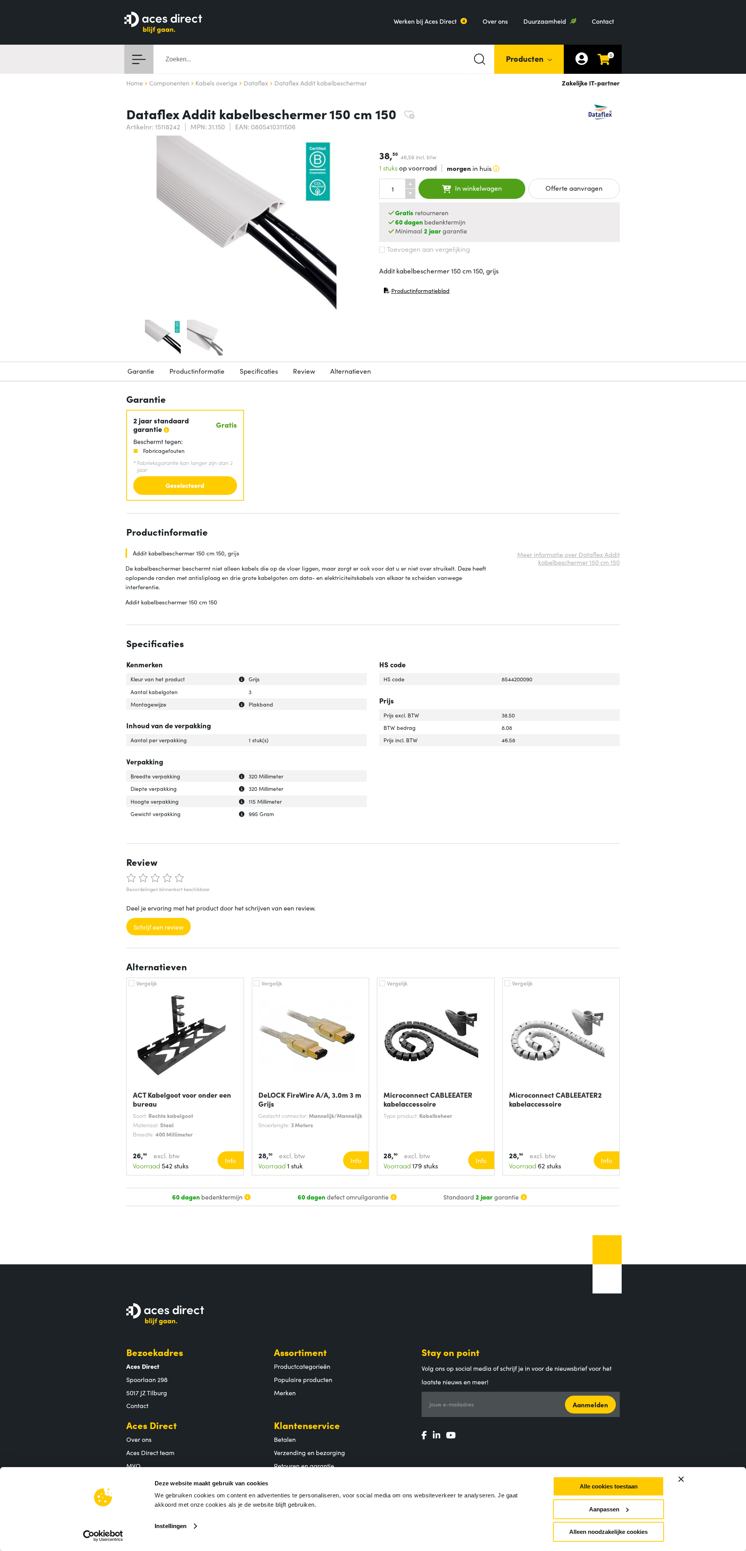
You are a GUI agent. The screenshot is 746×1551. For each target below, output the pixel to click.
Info (230, 1160)
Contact (603, 20)
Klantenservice (307, 1425)
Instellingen (170, 1526)
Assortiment (300, 1352)
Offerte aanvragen (574, 188)
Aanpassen (604, 1509)
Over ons (495, 20)
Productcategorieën (302, 1366)
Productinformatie (197, 371)
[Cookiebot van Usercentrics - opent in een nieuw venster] (103, 1536)
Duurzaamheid (544, 20)
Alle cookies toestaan (609, 1486)
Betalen (285, 1439)
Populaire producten (303, 1379)
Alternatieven (350, 371)
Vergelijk (146, 983)
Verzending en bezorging (309, 1452)
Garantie (140, 371)
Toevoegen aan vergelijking (428, 249)
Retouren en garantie (304, 1465)
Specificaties (259, 371)
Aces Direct (151, 1425)
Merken (285, 1392)
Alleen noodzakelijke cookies (608, 1531)
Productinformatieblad (416, 292)
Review (304, 371)
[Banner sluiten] (681, 1479)
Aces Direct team (150, 1452)
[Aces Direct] (163, 23)
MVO (133, 1465)
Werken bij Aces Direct (425, 20)
